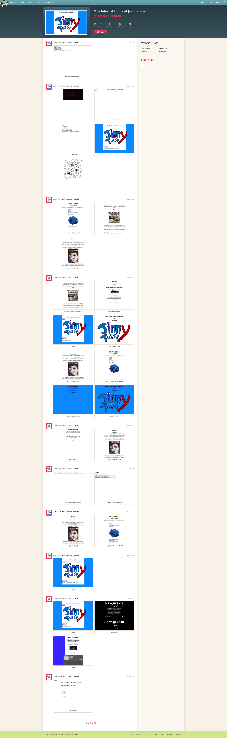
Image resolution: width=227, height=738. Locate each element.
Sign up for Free (206, 2)
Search (23, 2)
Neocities (49, 734)
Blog (150, 734)
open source (59, 734)
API (155, 734)
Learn (39, 2)
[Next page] (95, 722)
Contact (177, 734)
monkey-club (60, 42)
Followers (147, 59)
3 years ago (130, 512)
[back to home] (4, 3)
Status (161, 734)
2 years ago (130, 43)
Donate (139, 734)
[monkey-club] (49, 43)
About (131, 734)
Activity (31, 2)
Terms (169, 734)
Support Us (48, 2)
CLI (145, 734)
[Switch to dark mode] (224, 2)
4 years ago (130, 676)
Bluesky (76, 734)
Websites (13, 2)
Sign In (217, 2)
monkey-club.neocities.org (107, 15)
